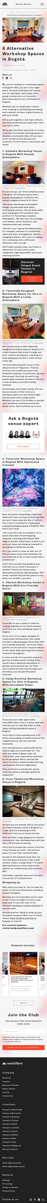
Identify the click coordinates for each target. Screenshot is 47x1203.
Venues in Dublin (9, 1124)
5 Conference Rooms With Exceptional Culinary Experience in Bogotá (22, 979)
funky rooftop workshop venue (18, 728)
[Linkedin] (39, 1200)
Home (12, 12)
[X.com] (43, 1200)
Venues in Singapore (11, 1146)
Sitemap (6, 1180)
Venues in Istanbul (10, 1128)
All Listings (7, 1184)
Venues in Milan (9, 1138)
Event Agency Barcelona (13, 1167)
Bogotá (34, 12)
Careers (6, 1082)
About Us (6, 1078)
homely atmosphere (12, 198)
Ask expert (23, 447)
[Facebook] (35, 1200)
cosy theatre (25, 838)
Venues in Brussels (11, 1117)
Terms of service (10, 1187)
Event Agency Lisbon (11, 1163)
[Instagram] (31, 1200)
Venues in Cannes (10, 1120)
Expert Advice (22, 12)
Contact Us (7, 1096)
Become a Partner (10, 1085)
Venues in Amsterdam (12, 1110)
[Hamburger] (42, 4)
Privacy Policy (8, 1191)
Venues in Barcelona (11, 1113)
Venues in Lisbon (10, 1131)
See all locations (10, 1149)
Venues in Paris (9, 1142)
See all (23, 1003)
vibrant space (21, 642)
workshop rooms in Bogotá (26, 906)
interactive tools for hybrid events (20, 573)
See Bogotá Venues (32, 279)
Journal (6, 1092)
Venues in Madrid (10, 1135)
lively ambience (10, 358)
